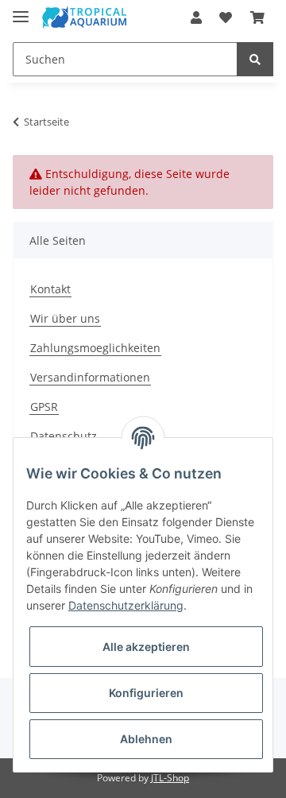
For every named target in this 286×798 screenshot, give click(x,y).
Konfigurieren (146, 692)
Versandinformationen (90, 377)
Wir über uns (65, 318)
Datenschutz (63, 436)
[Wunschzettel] (226, 17)
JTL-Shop (170, 777)
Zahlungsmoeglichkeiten (95, 347)
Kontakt (50, 288)
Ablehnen (146, 739)
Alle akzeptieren (146, 646)
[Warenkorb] (257, 17)
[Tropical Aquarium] (84, 18)
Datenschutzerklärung (126, 605)
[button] (196, 17)
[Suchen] (255, 59)
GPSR (44, 406)
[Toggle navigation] (21, 10)
